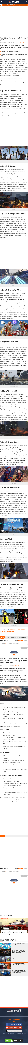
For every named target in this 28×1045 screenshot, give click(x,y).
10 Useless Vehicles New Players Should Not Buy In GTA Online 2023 (14, 55)
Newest (20, 640)
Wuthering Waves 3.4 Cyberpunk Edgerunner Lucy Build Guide (19, 957)
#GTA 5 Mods (14, 637)
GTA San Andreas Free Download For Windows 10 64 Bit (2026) (13, 933)
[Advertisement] (14, 21)
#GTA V (11, 4)
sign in (6, 643)
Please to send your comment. (11, 643)
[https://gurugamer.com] (14, 1010)
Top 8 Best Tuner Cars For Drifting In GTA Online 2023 (12, 53)
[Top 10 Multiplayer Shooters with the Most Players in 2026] (5, 966)
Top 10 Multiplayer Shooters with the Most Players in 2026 (18, 964)
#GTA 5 (8, 637)
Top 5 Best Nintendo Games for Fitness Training (18, 944)
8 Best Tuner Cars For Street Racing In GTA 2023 (11, 51)
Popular (25, 640)
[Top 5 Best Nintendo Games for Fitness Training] (5, 946)
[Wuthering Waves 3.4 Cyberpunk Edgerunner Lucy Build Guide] (5, 959)
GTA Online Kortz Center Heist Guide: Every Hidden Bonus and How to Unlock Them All (18, 951)
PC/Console (21, 42)
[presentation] (5, 637)
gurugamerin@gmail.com (15, 1015)
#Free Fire (16, 4)
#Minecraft (5, 4)
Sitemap (14, 1021)
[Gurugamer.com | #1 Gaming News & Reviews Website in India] (14, 2)
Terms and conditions (14, 1019)
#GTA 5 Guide (22, 637)
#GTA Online (10, 836)
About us (14, 1018)
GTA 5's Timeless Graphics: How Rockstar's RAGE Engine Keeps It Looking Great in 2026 (19, 971)
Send (24, 647)
